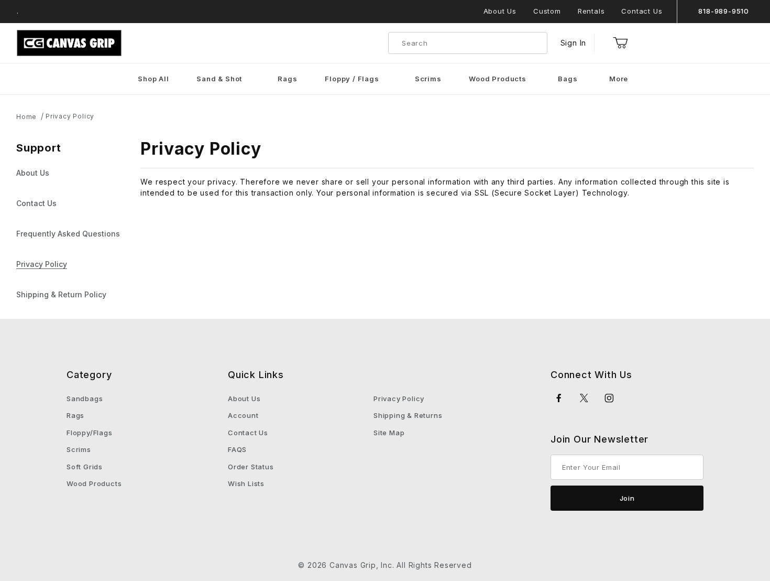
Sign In (573, 42)
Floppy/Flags (90, 432)
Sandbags (85, 398)
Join (627, 498)
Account (243, 415)
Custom (547, 11)
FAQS (237, 449)
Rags (75, 415)
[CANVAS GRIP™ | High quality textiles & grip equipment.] (69, 42)
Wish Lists (246, 483)
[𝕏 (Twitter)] (584, 398)
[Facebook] (559, 398)
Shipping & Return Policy (61, 294)
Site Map (388, 432)
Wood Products (94, 483)
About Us (499, 11)
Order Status (251, 466)
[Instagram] (609, 398)
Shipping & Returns (407, 415)
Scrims (79, 449)
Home (26, 117)
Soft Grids (85, 466)
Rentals (591, 11)
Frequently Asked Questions (68, 233)
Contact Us (641, 11)
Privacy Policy (70, 116)
